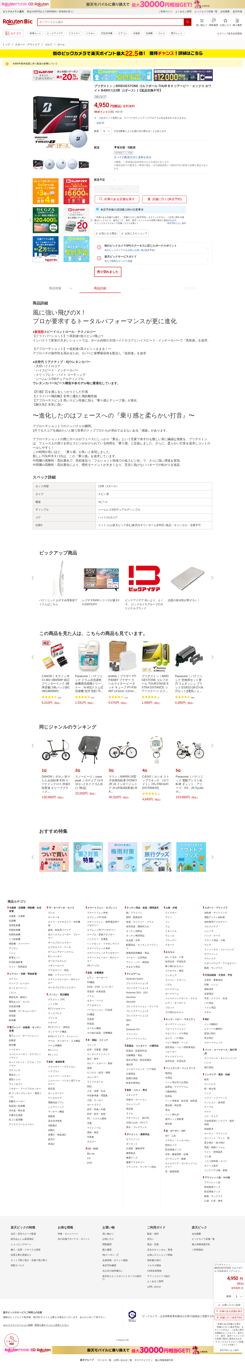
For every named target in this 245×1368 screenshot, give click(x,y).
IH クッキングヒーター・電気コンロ (25, 1095)
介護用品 (130, 1073)
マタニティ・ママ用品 (176, 1033)
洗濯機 (149, 33)
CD (89, 1158)
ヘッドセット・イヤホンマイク (103, 943)
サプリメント (133, 1139)
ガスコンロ (14, 1070)
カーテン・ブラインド (215, 1133)
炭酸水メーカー (17, 1101)
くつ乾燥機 (14, 939)
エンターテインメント (98, 1054)
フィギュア (171, 975)
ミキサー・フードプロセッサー (25, 1088)
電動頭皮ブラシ (56, 1102)
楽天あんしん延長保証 (22, 1239)
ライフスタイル (95, 1081)
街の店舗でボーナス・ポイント (74, 1239)
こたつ (12, 992)
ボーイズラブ (94, 1104)
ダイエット (132, 1144)
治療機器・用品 (134, 1055)
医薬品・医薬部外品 (136, 1050)
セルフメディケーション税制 (18, 1325)
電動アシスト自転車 (214, 917)
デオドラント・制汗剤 (137, 1118)
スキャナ (52, 1022)
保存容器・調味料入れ (137, 926)
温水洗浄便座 (55, 1121)
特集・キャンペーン (68, 1233)
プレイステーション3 (137, 1011)
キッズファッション (175, 1024)
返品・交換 (153, 1244)
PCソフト (53, 1054)
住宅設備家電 (16, 962)
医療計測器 (132, 1078)
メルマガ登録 (154, 1265)
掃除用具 (208, 989)
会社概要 (225, 11)
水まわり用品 (133, 966)
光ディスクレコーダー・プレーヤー (64, 936)
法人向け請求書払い (112, 1270)
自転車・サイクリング (215, 912)
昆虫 (167, 1110)
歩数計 (51, 1130)
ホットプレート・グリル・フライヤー (25, 1064)
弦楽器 (90, 1019)
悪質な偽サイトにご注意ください (51, 1325)
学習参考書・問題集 (97, 1095)
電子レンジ (176, 33)
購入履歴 (107, 1249)
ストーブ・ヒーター (19, 983)
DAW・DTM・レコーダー (100, 987)
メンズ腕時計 (211, 1024)
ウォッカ (169, 935)
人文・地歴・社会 (96, 1091)
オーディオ (54, 917)
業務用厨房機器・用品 (137, 953)
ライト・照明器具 (18, 966)
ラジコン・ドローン (175, 980)
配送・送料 (153, 1233)
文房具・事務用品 (213, 980)
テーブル (208, 1107)
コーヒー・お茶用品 (136, 957)
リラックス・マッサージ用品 (141, 1167)
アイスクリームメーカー (21, 1124)
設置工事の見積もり (21, 1255)
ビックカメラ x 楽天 (13, 11)
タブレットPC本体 (96, 917)
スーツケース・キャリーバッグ (220, 1058)
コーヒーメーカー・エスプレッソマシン (25, 1056)
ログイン (221, 33)
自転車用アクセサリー (215, 922)
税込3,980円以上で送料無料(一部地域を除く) (50, 11)
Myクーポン (108, 1255)
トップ (6, 44)
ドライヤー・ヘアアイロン (62, 1066)
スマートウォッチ (213, 1042)
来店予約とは (173, 223)
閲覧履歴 (107, 1244)
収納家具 (208, 1129)
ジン (167, 922)
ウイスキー (171, 912)
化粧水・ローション (136, 1099)
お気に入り (108, 1239)
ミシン (12, 953)
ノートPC (53, 1004)
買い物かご (108, 1233)
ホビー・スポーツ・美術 (99, 1063)
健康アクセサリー (135, 1162)
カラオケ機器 (94, 1028)
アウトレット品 (212, 1182)
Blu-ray (91, 1153)
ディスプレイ (55, 1013)
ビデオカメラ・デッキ (59, 947)
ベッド (207, 1093)
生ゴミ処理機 (16, 1119)
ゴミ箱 (207, 1156)
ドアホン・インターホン (177, 1140)
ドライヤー (74, 33)
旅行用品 (208, 1067)
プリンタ (52, 1018)
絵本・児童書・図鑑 (97, 1049)
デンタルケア (55, 1098)
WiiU (128, 1020)
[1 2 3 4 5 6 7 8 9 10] (106, 131)
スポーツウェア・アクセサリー (220, 963)
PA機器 (91, 982)
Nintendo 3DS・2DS (137, 992)
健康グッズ (132, 1157)
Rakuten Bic (18, 22)
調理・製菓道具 (134, 917)
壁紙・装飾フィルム (214, 1147)
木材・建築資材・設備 (176, 1154)
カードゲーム (172, 989)
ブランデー (171, 940)
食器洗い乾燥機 (17, 1106)
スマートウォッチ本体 (98, 948)
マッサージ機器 (56, 1111)
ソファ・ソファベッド (215, 1098)
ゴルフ (48, 44)
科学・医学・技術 (96, 1114)
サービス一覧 (104, 1360)
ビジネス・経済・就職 (98, 1072)
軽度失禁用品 (133, 1083)
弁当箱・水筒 (133, 940)
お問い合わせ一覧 (123, 1360)
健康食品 (130, 1153)
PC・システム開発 (96, 1118)
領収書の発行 (154, 1260)
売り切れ (117, 189)
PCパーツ (53, 1050)
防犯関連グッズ (212, 1187)
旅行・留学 (93, 1058)
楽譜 (89, 1068)
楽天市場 (237, 11)
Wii (127, 1025)
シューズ (208, 931)
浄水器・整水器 (17, 1110)
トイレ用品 (210, 1007)
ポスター (91, 1141)
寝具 (206, 1079)
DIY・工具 (170, 1136)
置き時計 (208, 1038)
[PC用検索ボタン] (187, 22)
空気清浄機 (106, 33)
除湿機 (12, 1020)
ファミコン (132, 1034)
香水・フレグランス (136, 1127)
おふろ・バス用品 (174, 1038)
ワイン (168, 917)
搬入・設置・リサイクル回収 (26, 1249)
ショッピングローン (21, 1244)
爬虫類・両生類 (173, 1105)
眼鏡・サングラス (213, 968)
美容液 (129, 1108)
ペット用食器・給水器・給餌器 (181, 1100)
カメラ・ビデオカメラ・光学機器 (64, 924)
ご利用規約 (197, 1249)
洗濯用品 (208, 993)
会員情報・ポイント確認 (115, 1260)
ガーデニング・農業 (175, 1159)
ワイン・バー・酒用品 (137, 962)
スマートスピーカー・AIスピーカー (64, 981)
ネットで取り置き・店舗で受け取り (29, 1260)
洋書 (89, 1123)
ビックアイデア (55, 33)
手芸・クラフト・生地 (215, 998)
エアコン (122, 33)
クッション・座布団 (214, 1102)
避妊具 (129, 1064)
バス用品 (208, 1003)
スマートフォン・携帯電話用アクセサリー (103, 924)
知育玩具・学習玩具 (175, 961)
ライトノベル (94, 1127)
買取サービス (17, 1265)
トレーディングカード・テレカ (181, 998)
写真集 (90, 1137)
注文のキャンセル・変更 (159, 1249)
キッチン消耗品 (134, 931)
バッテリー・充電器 (97, 939)
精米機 (12, 1045)
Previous (29, 75)
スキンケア (132, 1095)
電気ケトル (14, 1079)
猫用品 (168, 1073)
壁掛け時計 (210, 1033)
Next (216, 75)
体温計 (51, 1144)
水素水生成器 (16, 1115)
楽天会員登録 (235, 33)
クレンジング (133, 1104)
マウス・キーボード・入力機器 (64, 1041)
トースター (14, 1049)
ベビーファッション (175, 1029)
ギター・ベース (95, 1000)
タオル (207, 1012)
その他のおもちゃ (174, 1012)
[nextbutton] (212, 578)
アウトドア (210, 958)
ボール (61, 44)
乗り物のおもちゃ (174, 966)
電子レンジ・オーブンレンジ (24, 1035)
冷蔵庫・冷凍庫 (17, 916)
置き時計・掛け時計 (214, 1142)
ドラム (90, 996)
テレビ (161, 33)
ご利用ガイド (165, 11)
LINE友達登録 (154, 1270)
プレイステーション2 (137, 1015)
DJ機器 (91, 1014)
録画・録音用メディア (59, 930)
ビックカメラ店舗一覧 (205, 11)
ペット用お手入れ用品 (176, 1082)
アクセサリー (94, 1005)
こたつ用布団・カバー (215, 1161)
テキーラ (169, 945)
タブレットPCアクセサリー (101, 930)
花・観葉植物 (172, 1171)
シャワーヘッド (56, 1107)
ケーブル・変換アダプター (101, 934)
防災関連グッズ (173, 1149)
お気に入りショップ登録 (159, 1255)
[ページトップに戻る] (239, 894)
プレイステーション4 (137, 988)
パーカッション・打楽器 (99, 1010)
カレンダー (93, 1077)
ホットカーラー (56, 1093)
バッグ (207, 1062)
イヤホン (90, 33)
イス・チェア (211, 1116)
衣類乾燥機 (14, 930)
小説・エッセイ (95, 1100)
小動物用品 (171, 1091)
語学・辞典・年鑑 (96, 1109)
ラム (167, 926)
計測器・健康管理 (135, 1148)
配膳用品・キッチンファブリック (142, 947)
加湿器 (12, 1015)
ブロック (169, 1007)
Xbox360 (131, 1002)
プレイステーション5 (137, 983)
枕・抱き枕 (210, 1088)
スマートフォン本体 (97, 912)
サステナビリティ (143, 1360)
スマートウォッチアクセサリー (103, 953)
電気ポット (14, 1075)
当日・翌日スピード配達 (23, 1233)
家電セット (35, 33)
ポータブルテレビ (57, 961)
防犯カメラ (171, 1145)
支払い (150, 1239)
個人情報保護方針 (201, 1244)
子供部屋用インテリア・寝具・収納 (220, 1123)
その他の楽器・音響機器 (99, 1033)
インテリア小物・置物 (215, 1170)
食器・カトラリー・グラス (140, 922)
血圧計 (51, 1139)
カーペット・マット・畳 (216, 1138)
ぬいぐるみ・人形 (174, 957)
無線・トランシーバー (59, 974)
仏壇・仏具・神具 (213, 1200)
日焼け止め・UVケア (137, 1122)
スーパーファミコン (136, 1038)
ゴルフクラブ (211, 926)
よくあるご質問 (183, 11)
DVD (89, 1163)
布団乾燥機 (14, 934)
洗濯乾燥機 (14, 925)
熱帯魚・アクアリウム (176, 1087)
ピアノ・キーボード (97, 977)
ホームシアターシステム (60, 951)
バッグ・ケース (212, 935)
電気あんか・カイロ (19, 1002)
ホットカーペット (18, 988)
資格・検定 (93, 1132)
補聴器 (51, 1116)
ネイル (129, 1113)
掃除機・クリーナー (19, 943)
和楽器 (90, 1023)
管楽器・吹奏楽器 (96, 991)
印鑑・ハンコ (211, 984)
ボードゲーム (172, 993)
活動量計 (52, 1125)
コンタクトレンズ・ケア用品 (141, 1069)
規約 (184, 223)
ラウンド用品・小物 (214, 940)
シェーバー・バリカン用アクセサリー (64, 1082)
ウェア (207, 945)
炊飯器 (12, 1040)
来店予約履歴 (109, 1265)
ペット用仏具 (172, 1114)
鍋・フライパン (134, 912)
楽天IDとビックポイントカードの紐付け (121, 1278)
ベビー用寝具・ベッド (176, 1042)
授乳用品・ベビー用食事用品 (180, 1047)
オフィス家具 (211, 1165)
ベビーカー (171, 1052)
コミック (91, 1045)
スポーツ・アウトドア (27, 44)
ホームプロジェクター (59, 942)
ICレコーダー (55, 956)
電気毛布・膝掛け (18, 997)
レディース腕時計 (213, 1029)
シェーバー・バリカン (59, 1076)
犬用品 (168, 1077)
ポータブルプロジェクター (62, 987)
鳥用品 (168, 1096)
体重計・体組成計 (57, 1134)
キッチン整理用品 (135, 935)
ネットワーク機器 (57, 1031)
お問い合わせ (154, 1286)
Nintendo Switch (134, 978)
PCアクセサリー (56, 1008)
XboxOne (131, 997)
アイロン (13, 948)
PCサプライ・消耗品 (59, 1027)
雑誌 (89, 1086)
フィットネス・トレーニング (219, 949)
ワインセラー (16, 1084)
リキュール (171, 931)
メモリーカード (56, 965)
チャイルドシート (174, 1056)
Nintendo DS (133, 1029)
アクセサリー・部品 (58, 970)
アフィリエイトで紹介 (158, 1276)
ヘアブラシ (54, 1071)
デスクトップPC (56, 999)
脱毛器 (51, 1088)
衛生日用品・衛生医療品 (138, 1060)
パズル (168, 984)
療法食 (168, 1123)
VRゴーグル (93, 965)
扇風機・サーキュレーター (22, 1011)
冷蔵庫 (136, 33)
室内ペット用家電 (174, 1119)
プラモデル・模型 (174, 970)
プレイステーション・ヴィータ (142, 1006)
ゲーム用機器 (55, 1045)
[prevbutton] (33, 578)
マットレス (210, 1084)
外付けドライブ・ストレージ (63, 1036)
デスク (207, 1111)
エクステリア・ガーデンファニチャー (181, 1165)
